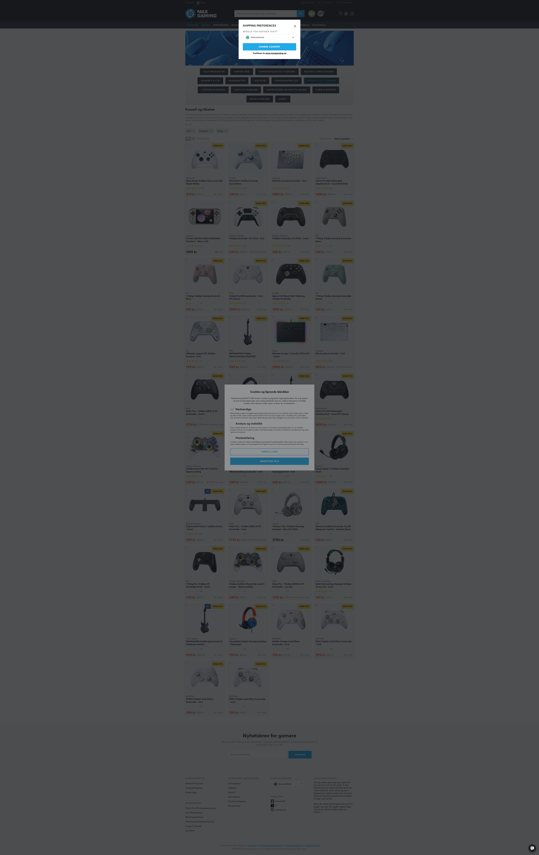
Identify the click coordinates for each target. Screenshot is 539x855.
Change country (269, 47)
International (257, 37)
